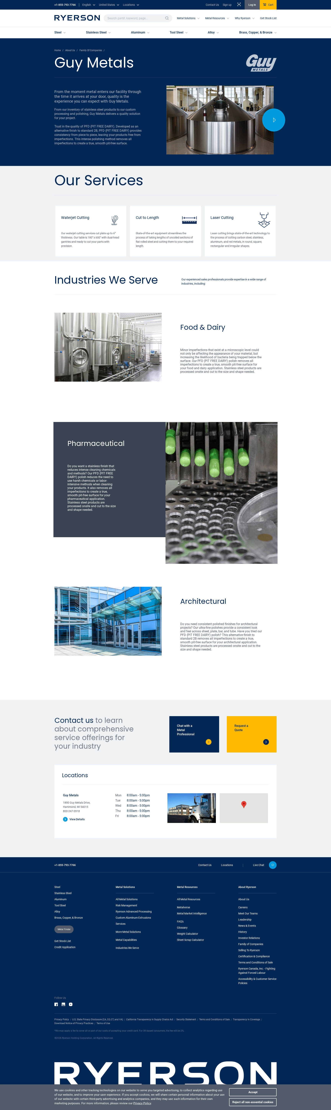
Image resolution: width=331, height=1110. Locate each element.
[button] (167, 18)
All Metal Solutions (127, 899)
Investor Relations (249, 937)
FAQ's (180, 921)
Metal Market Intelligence (192, 913)
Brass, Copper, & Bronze (68, 917)
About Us (243, 899)
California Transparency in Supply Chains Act (149, 1019)
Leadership (245, 919)
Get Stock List (268, 18)
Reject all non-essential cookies (252, 1102)
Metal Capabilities (126, 939)
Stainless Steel (62, 893)
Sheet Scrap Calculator (190, 939)
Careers (242, 907)
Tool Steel (60, 905)
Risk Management (126, 905)
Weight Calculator (187, 933)
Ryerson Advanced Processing (134, 911)
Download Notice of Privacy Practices (73, 1023)
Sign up (227, 4)
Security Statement (186, 1019)
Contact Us (212, 4)
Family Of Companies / (92, 50)
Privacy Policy (61, 1019)
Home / (58, 50)
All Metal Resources (188, 899)
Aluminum (60, 899)
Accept (252, 1092)
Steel (57, 887)
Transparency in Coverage (246, 1019)
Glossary (182, 927)
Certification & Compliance (254, 956)
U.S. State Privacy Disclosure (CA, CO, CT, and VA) (97, 1019)
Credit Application (64, 947)
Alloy (57, 911)
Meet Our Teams (248, 913)
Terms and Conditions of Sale (255, 962)
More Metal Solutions (128, 931)
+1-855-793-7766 (65, 4)
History (242, 931)
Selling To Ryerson (249, 950)
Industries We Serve (127, 947)
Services (120, 923)
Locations (227, 865)
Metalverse (183, 907)
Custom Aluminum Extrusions (133, 917)
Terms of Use (103, 1023)
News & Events (247, 925)
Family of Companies (250, 944)
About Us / (71, 50)
